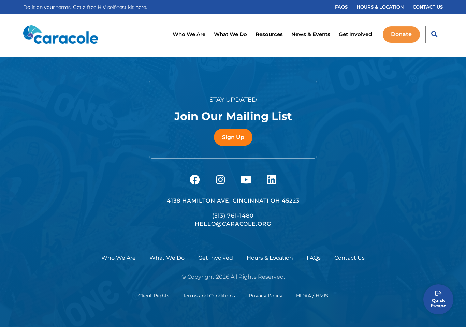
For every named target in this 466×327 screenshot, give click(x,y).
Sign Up (233, 137)
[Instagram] (220, 179)
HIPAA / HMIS (312, 296)
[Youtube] (246, 179)
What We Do (230, 34)
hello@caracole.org (233, 224)
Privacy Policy (265, 296)
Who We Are (189, 34)
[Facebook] (195, 179)
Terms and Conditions (209, 296)
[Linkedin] (271, 179)
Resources (269, 34)
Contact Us (428, 7)
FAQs (341, 7)
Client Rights (153, 296)
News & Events (310, 34)
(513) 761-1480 (233, 215)
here (140, 7)
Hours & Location (380, 7)
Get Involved (355, 34)
